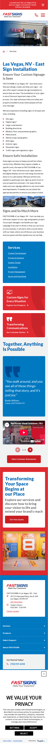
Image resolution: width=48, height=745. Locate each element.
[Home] (12, 15)
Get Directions (16, 602)
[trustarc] (40, 741)
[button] (43, 674)
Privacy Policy (7, 741)
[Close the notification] (43, 5)
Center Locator (13, 611)
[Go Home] (4, 51)
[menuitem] (24, 253)
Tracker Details (17, 741)
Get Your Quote (17, 519)
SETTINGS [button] (14, 727)
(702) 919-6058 (17, 664)
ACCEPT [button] (33, 727)
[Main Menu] (43, 15)
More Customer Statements (24, 459)
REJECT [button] (24, 733)
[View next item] (30, 449)
